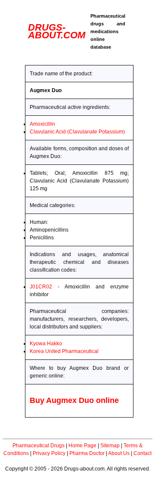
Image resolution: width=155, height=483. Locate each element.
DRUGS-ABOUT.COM (56, 31)
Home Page (82, 446)
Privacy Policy (49, 453)
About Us (119, 453)
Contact (142, 453)
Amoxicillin (42, 124)
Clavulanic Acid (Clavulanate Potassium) (77, 132)
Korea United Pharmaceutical (64, 351)
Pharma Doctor (87, 453)
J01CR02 (41, 287)
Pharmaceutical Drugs (38, 446)
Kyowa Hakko (46, 344)
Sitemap (110, 446)
